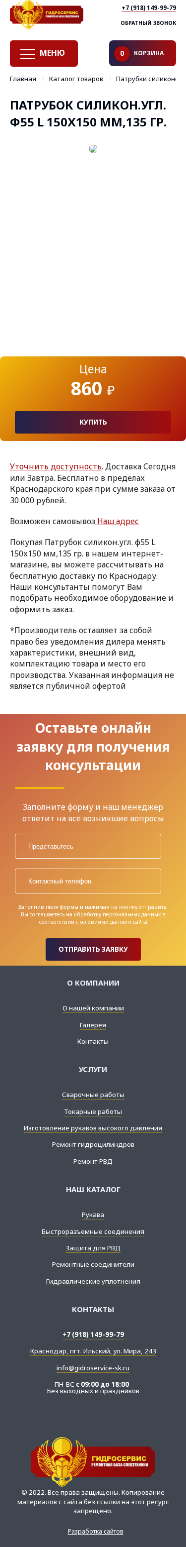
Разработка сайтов (96, 1532)
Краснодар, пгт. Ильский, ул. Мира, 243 (93, 1350)
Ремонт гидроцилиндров (93, 1144)
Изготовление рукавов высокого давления (93, 1127)
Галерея (93, 1024)
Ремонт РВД (93, 1161)
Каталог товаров (76, 79)
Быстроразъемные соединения (93, 1231)
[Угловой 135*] (93, 244)
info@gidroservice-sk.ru (93, 1367)
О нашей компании (93, 1007)
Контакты (93, 1041)
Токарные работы (93, 1111)
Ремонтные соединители (93, 1264)
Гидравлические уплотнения (93, 1281)
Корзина (142, 53)
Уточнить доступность (56, 466)
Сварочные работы (93, 1094)
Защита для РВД (93, 1247)
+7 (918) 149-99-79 (149, 8)
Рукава (93, 1214)
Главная (23, 79)
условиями (94, 921)
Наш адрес (117, 521)
